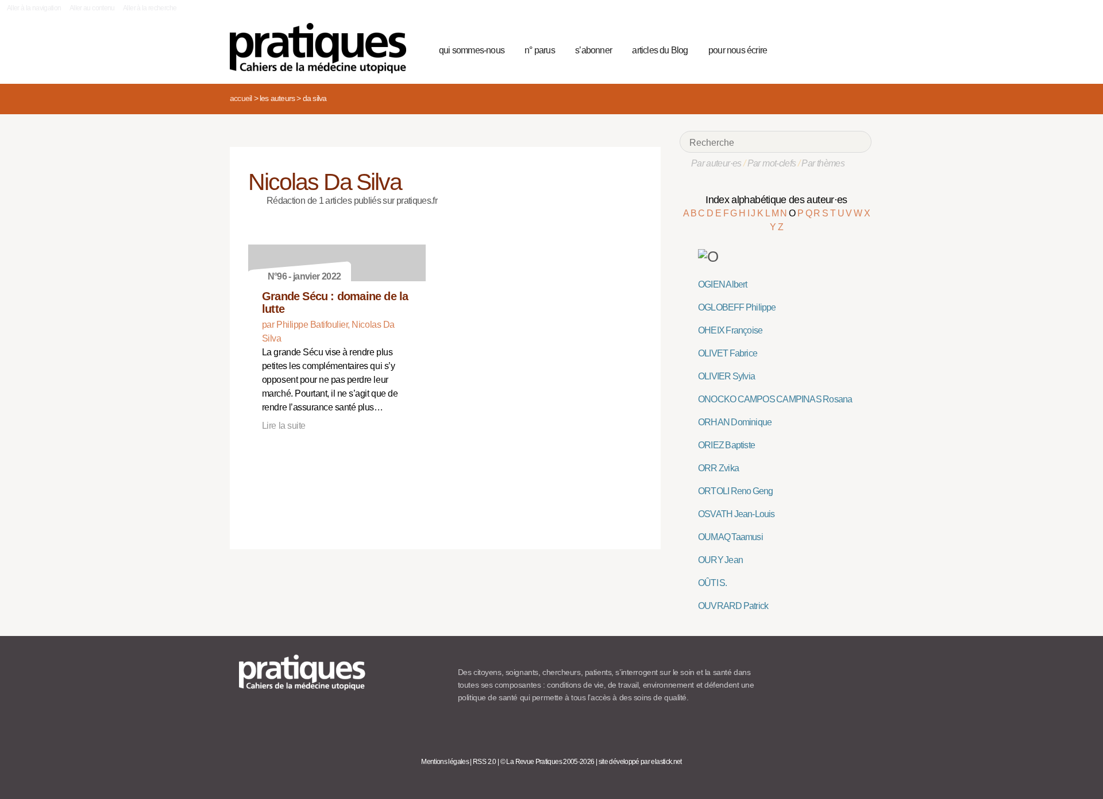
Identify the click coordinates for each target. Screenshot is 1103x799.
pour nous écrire (737, 50)
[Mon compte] (840, 49)
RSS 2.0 (484, 762)
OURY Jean (720, 560)
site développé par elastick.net (640, 762)
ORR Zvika (718, 468)
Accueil (241, 98)
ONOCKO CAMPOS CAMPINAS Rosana (775, 399)
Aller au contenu (92, 8)
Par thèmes (822, 163)
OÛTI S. (712, 583)
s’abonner (593, 50)
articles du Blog (660, 50)
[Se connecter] (859, 49)
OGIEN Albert (722, 284)
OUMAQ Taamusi (730, 537)
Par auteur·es (716, 163)
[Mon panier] (819, 49)
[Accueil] (322, 48)
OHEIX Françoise (730, 330)
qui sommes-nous (471, 50)
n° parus (539, 50)
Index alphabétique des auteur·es (776, 199)
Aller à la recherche (149, 8)
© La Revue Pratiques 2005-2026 (547, 762)
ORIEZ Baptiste (726, 445)
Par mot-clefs (771, 163)
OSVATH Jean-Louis (736, 514)
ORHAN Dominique (735, 422)
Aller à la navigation (34, 8)
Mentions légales (445, 762)
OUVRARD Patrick (733, 606)
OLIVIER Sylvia (726, 376)
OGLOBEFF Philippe (737, 307)
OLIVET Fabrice (727, 353)
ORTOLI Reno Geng (735, 491)
